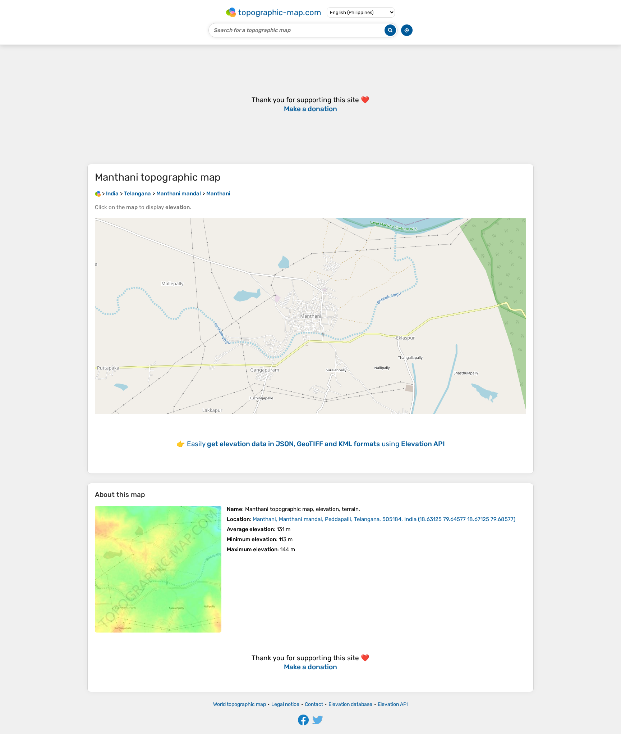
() (384, 519)
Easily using (316, 444)
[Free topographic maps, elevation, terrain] (98, 193)
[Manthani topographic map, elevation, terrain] (158, 569)
